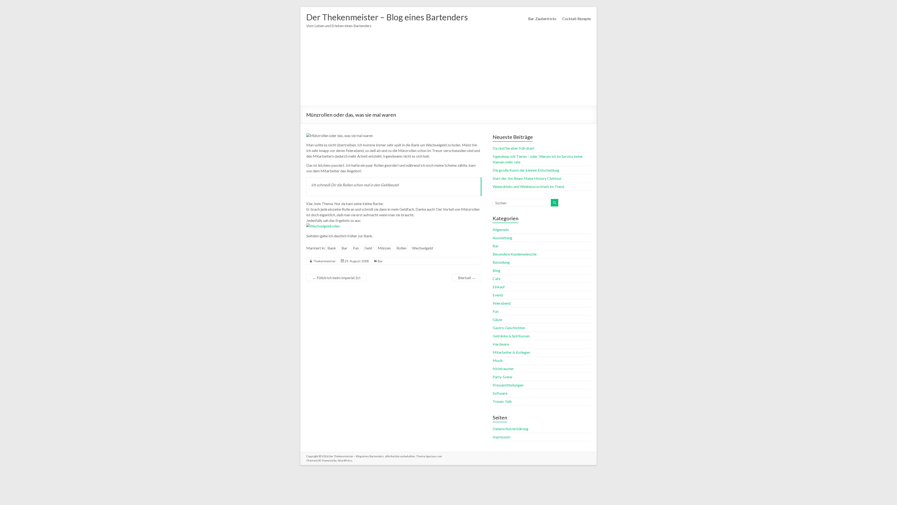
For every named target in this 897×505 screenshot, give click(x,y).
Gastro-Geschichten (509, 327)
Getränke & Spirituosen (511, 336)
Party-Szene (502, 377)
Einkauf (499, 287)
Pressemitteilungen (508, 385)
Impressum (501, 437)
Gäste (497, 319)
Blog (496, 270)
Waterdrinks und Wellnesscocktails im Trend (528, 186)
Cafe (496, 278)
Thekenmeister (324, 261)
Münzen (384, 248)
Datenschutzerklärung (510, 428)
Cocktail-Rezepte (576, 18)
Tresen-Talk (502, 401)
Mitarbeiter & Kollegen (511, 352)
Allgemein (501, 229)
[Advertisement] (448, 70)
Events (498, 295)
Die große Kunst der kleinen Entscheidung (526, 170)
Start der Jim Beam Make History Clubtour (527, 178)
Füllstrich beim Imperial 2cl (336, 277)
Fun (356, 248)
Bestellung (501, 262)
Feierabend (502, 303)
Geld (368, 248)
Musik (498, 360)
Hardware (501, 344)
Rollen (401, 248)
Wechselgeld (422, 248)
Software (500, 393)
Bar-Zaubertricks (542, 18)
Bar (344, 248)
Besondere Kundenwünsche (515, 254)
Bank (331, 248)
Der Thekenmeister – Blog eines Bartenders (387, 17)
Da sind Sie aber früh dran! (513, 148)
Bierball (466, 277)
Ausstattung (502, 237)
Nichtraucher (503, 368)
